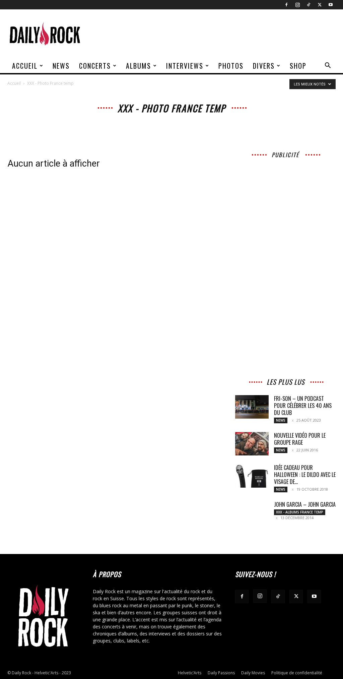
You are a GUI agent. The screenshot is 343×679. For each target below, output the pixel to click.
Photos (231, 66)
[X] (320, 4)
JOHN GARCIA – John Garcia (305, 504)
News (61, 66)
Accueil (25, 66)
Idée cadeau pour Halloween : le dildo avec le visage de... (305, 475)
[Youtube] (331, 4)
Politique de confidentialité (296, 673)
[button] (328, 66)
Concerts (95, 66)
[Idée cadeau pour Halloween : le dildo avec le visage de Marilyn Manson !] (252, 476)
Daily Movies (253, 673)
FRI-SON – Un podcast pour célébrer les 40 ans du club (303, 405)
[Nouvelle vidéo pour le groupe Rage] (252, 443)
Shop (298, 66)
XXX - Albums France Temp (299, 512)
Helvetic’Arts (189, 673)
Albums (138, 66)
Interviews (184, 66)
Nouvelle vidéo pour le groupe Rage (300, 438)
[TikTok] (308, 4)
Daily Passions (221, 673)
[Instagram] (297, 4)
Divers (264, 66)
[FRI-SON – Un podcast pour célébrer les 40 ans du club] (252, 407)
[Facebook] (286, 4)
